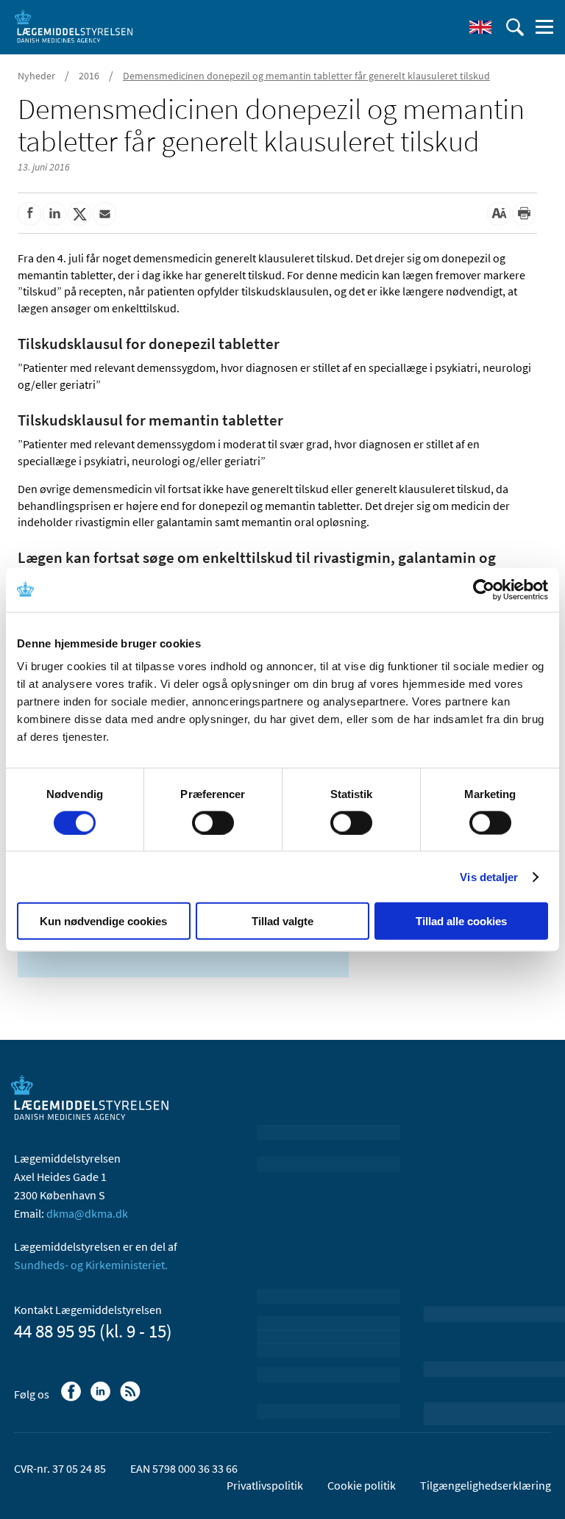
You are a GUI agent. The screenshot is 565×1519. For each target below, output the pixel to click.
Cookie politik (361, 1485)
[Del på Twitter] (79, 214)
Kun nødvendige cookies (103, 921)
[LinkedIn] (102, 1398)
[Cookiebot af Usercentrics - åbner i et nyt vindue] (483, 589)
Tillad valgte (282, 921)
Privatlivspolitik (265, 1485)
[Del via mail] (104, 214)
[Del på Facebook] (29, 214)
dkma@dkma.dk (87, 1213)
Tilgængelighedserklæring (485, 1485)
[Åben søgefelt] (515, 27)
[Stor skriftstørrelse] (499, 214)
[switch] (213, 822)
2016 (89, 75)
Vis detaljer (489, 876)
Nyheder (36, 75)
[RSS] (131, 1398)
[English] (480, 27)
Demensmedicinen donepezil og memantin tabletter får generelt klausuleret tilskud (306, 75)
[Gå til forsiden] (73, 25)
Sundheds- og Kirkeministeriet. (91, 1264)
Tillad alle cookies (461, 921)
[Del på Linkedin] (54, 214)
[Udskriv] (524, 214)
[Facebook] (72, 1398)
